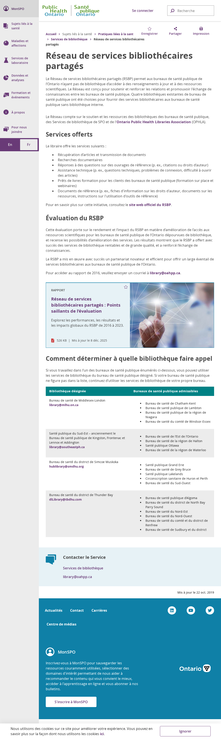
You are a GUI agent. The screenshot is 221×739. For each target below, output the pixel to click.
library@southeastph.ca (67, 447)
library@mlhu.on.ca (63, 405)
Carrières (99, 610)
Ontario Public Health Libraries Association (154, 122)
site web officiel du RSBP (150, 204)
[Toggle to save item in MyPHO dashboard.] (126, 287)
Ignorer (185, 731)
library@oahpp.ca (165, 273)
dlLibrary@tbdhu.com (65, 499)
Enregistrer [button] (149, 34)
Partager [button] (175, 34)
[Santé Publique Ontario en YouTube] (191, 610)
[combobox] (190, 11)
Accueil (51, 34)
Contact (77, 610)
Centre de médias (61, 624)
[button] (172, 10)
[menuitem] (19, 8)
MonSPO (67, 652)
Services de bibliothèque (69, 39)
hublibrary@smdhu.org (66, 466)
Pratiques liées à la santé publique (123, 34)
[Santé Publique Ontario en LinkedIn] (172, 610)
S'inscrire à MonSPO (71, 702)
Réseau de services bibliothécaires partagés (119, 60)
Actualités (53, 610)
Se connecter (142, 10)
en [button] (10, 144)
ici (102, 733)
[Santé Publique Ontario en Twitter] (210, 610)
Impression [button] (201, 34)
